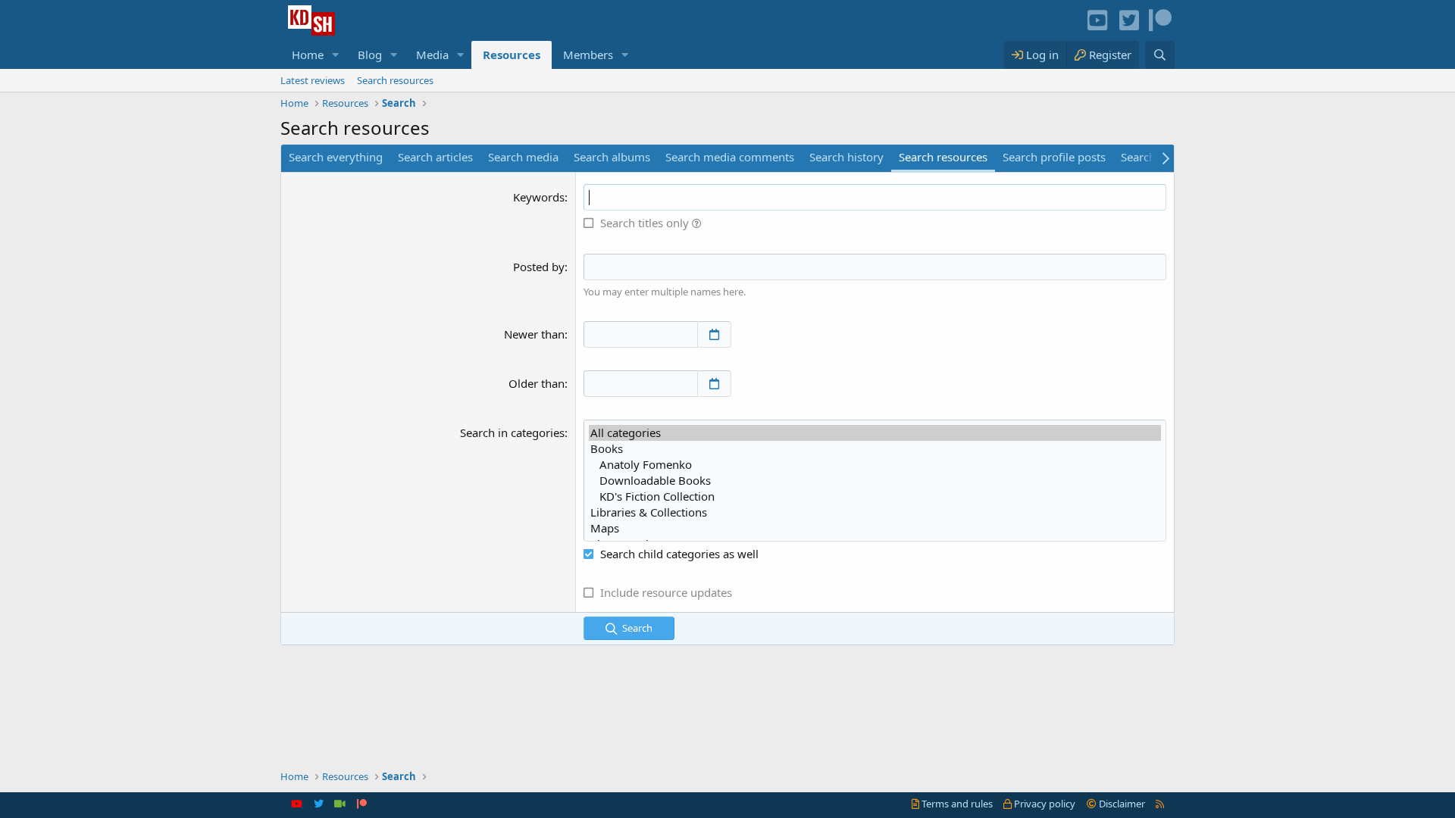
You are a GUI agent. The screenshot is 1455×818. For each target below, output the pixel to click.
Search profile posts (1054, 156)
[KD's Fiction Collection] (875, 496)
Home (308, 54)
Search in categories (512, 432)
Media (432, 54)
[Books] (875, 449)
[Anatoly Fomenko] (875, 465)
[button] (335, 55)
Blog (370, 54)
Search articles (435, 156)
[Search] (1160, 55)
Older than (536, 383)
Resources (511, 54)
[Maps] (875, 528)
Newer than (534, 334)
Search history (846, 156)
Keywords (539, 196)
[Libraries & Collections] (875, 512)
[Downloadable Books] (875, 481)
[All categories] (875, 433)
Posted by (539, 266)
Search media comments (729, 156)
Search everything (336, 156)
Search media (523, 156)
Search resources (395, 80)
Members (588, 54)
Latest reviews (312, 80)
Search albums (612, 156)
